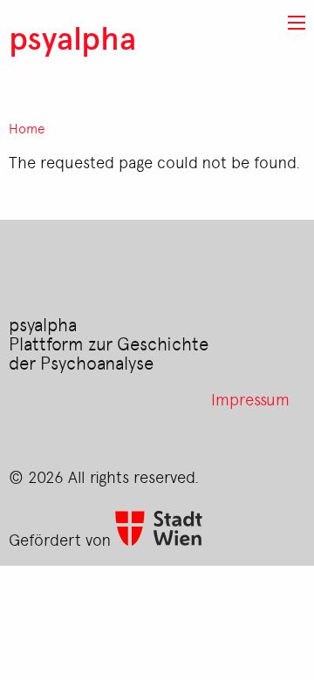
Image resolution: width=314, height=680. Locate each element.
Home (27, 128)
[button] (296, 23)
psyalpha (72, 37)
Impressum (250, 398)
